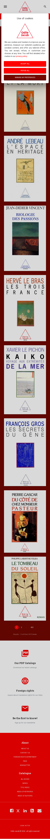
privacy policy (21, 56)
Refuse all (25, 71)
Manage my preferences (25, 77)
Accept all (25, 64)
